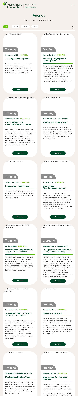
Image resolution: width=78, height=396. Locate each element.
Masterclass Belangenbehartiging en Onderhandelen (19, 251)
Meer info (20, 89)
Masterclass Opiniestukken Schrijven (55, 378)
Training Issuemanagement (17, 58)
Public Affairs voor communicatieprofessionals (18, 123)
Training (17, 27)
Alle (6, 27)
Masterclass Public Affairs (55, 122)
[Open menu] (72, 5)
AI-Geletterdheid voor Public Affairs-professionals (18, 314)
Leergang (28, 27)
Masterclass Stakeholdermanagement (54, 187)
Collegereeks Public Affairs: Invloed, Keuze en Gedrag (57, 251)
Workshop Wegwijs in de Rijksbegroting (54, 59)
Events (39, 27)
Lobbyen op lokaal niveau (17, 186)
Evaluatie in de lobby (52, 313)
